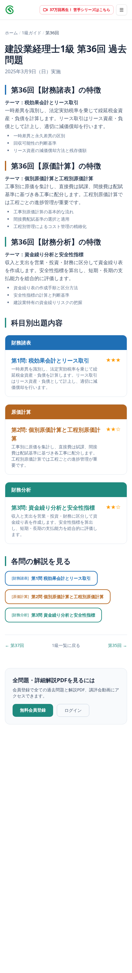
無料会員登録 (33, 710)
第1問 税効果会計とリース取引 (51, 578)
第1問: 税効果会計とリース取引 (50, 360)
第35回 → (117, 645)
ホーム (11, 33)
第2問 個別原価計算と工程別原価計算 (58, 596)
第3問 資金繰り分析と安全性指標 (53, 615)
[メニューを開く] (121, 9)
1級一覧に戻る (66, 645)
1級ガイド (31, 33)
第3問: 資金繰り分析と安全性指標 (53, 507)
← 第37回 (14, 645)
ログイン (73, 710)
